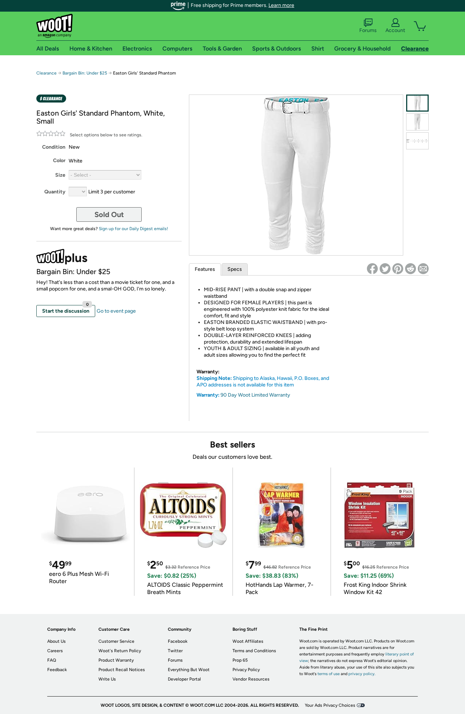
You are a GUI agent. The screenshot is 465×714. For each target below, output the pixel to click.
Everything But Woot (189, 669)
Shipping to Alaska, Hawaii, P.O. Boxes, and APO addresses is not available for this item (263, 381)
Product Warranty (116, 660)
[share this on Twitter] (385, 268)
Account (395, 30)
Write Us (107, 679)
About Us (56, 641)
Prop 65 (240, 660)
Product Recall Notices (121, 669)
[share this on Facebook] (372, 268)
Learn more (281, 5)
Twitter (175, 650)
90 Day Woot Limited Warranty (255, 395)
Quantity (54, 192)
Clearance (46, 73)
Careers (55, 650)
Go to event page (116, 311)
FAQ (51, 660)
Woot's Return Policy (119, 650)
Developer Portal (184, 679)
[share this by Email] (423, 268)
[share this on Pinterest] (397, 268)
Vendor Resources (251, 679)
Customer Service (116, 641)
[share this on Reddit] (410, 268)
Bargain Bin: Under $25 (84, 73)
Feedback (57, 669)
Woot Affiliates (247, 641)
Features (205, 269)
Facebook (177, 641)
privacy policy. (361, 673)
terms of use (329, 673)
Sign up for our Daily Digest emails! (133, 228)
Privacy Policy (246, 669)
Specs (234, 269)
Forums (368, 30)
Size (60, 175)
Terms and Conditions (254, 650)
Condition (53, 147)
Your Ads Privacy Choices (330, 705)
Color (59, 160)
